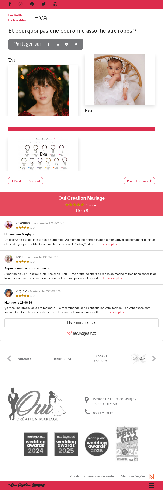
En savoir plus (107, 244)
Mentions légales (133, 476)
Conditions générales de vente (92, 476)
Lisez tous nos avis (81, 323)
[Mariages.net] (81, 335)
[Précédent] (9, 359)
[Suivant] (154, 359)
